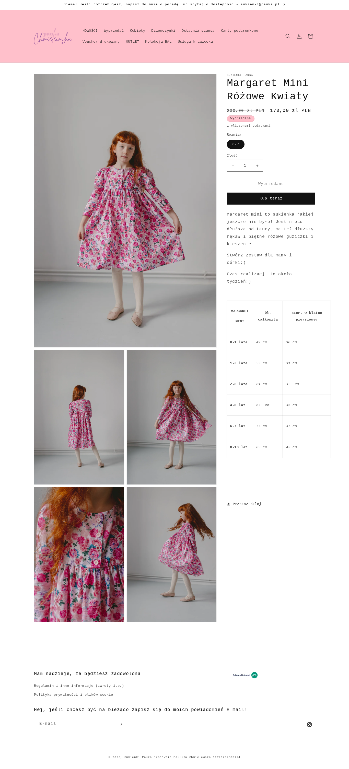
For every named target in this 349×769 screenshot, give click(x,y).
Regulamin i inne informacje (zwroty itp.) (79, 686)
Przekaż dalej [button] (247, 504)
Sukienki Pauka (138, 757)
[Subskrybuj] (120, 724)
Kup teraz (271, 198)
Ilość (232, 156)
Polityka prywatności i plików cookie (73, 695)
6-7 (235, 144)
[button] (288, 36)
